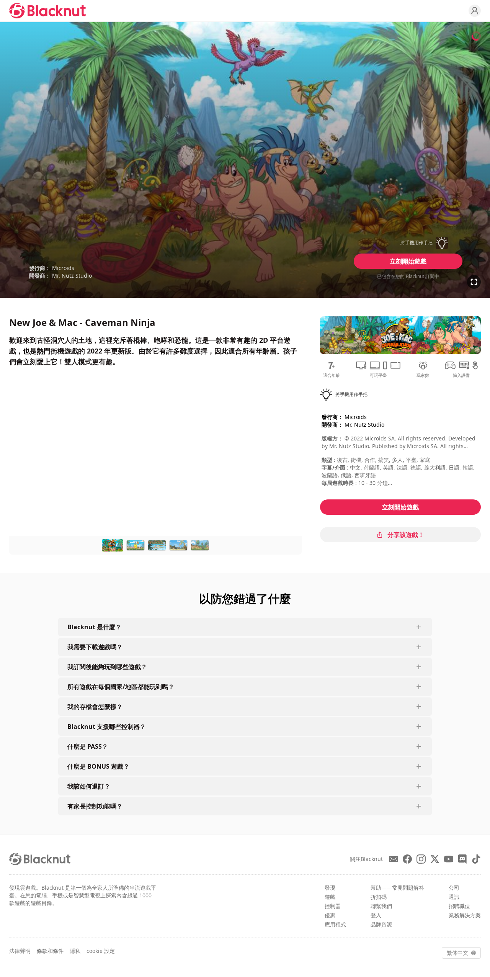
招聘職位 (459, 906)
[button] (408, 243)
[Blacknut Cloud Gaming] (47, 10)
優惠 (330, 915)
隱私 (75, 950)
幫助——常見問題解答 (397, 887)
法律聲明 (20, 950)
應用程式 (335, 924)
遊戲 (330, 896)
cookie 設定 (101, 950)
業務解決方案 (465, 915)
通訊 (454, 896)
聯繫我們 (381, 906)
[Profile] (475, 11)
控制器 (333, 906)
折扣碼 (379, 896)
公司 (454, 887)
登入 (376, 915)
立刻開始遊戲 (408, 261)
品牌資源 (381, 924)
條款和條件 (50, 950)
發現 (330, 887)
